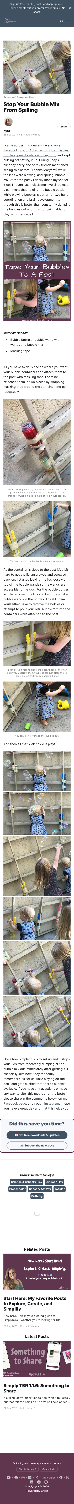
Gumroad (60, 1477)
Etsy (35, 1477)
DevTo (28, 1477)
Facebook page (14, 1103)
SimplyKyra (32, 1486)
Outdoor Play (54, 1182)
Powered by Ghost (37, 1490)
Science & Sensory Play (18, 97)
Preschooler (17, 1189)
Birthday (37, 1196)
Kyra (6, 131)
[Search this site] (62, 21)
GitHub (45, 1482)
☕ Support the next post (37, 1145)
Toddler (59, 1189)
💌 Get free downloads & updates (37, 1135)
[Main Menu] (68, 21)
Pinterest (15, 1477)
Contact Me (48, 1469)
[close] (70, 8)
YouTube (9, 1477)
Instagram (51, 1103)
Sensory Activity (40, 1189)
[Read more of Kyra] (8, 122)
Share (64, 126)
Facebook (38, 1482)
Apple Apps (49, 1477)
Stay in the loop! (27, 1469)
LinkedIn (30, 1482)
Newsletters (66, 1477)
